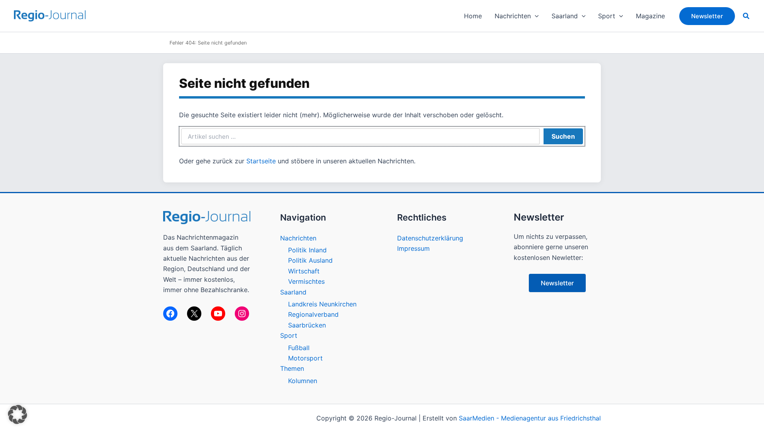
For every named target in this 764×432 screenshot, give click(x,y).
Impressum (413, 248)
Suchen (563, 136)
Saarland (293, 292)
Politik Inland (307, 250)
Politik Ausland (310, 260)
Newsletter (557, 283)
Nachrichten (298, 238)
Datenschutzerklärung (430, 238)
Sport (288, 335)
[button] (535, 16)
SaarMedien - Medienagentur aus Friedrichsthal (530, 418)
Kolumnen (302, 381)
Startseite (261, 161)
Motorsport (305, 358)
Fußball (299, 348)
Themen (292, 368)
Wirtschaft (304, 271)
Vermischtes (306, 281)
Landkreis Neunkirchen (322, 304)
